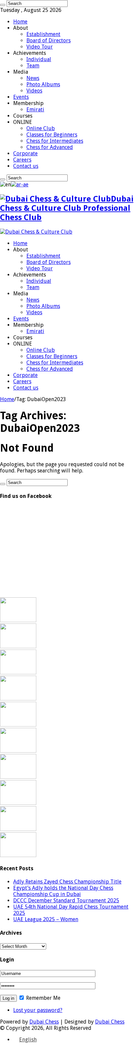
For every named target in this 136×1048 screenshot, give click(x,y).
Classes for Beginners (51, 134)
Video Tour (39, 47)
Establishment (43, 34)
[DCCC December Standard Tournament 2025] (18, 672)
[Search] (2, 5)
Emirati (35, 109)
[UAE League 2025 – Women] (18, 725)
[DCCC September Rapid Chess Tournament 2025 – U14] (18, 829)
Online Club (40, 128)
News (32, 78)
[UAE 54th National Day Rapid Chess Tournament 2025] (18, 698)
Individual (38, 59)
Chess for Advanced (49, 147)
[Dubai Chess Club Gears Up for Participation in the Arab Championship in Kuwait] (18, 777)
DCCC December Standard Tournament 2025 (66, 900)
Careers (22, 160)
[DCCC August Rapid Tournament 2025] (18, 855)
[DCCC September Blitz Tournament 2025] (18, 803)
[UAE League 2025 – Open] (18, 751)
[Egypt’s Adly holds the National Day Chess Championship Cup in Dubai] (18, 646)
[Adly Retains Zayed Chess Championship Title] (18, 620)
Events (21, 97)
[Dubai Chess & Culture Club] (36, 232)
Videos (34, 91)
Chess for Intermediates (54, 141)
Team (32, 65)
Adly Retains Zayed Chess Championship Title (67, 882)
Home (20, 22)
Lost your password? (37, 1010)
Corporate (25, 153)
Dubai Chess (44, 1022)
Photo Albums (43, 84)
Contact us (25, 166)
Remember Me (42, 998)
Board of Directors (48, 40)
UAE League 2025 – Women (45, 919)
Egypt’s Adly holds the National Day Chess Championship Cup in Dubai (63, 891)
